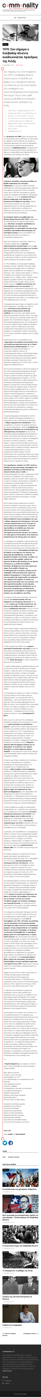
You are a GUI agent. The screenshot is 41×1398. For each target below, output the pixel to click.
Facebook (8, 1381)
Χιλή (3, 1157)
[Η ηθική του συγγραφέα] (20, 1322)
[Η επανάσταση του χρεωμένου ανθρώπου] (20, 1186)
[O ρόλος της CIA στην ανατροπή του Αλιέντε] (20, 1294)
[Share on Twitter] (4, 1143)
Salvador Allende (13, 1157)
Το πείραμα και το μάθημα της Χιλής (17, 1271)
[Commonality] (20, 11)
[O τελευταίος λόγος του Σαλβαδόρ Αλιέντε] (20, 1243)
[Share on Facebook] (10, 1143)
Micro (5, 44)
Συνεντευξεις (8, 1196)
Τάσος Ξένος (19, 65)
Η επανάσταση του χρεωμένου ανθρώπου (19, 1189)
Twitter (7, 1383)
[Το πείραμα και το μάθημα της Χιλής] (20, 1268)
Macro (5, 1170)
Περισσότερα (7, 1371)
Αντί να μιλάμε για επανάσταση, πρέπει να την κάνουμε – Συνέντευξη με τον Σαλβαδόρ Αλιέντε (20, 1217)
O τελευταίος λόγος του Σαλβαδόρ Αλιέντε (20, 1246)
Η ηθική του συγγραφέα (12, 1325)
